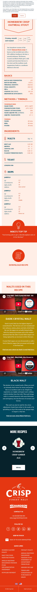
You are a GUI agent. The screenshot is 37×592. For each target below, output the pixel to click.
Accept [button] (14, 15)
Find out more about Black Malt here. (18, 416)
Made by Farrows (28, 589)
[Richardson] (18, 507)
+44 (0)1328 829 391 (18, 516)
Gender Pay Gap (27, 567)
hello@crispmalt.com (18, 518)
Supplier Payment (9, 573)
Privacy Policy (27, 550)
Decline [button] (22, 15)
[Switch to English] (16, 584)
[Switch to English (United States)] (20, 584)
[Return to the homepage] (18, 490)
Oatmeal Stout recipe (19, 50)
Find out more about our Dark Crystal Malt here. (18, 350)
